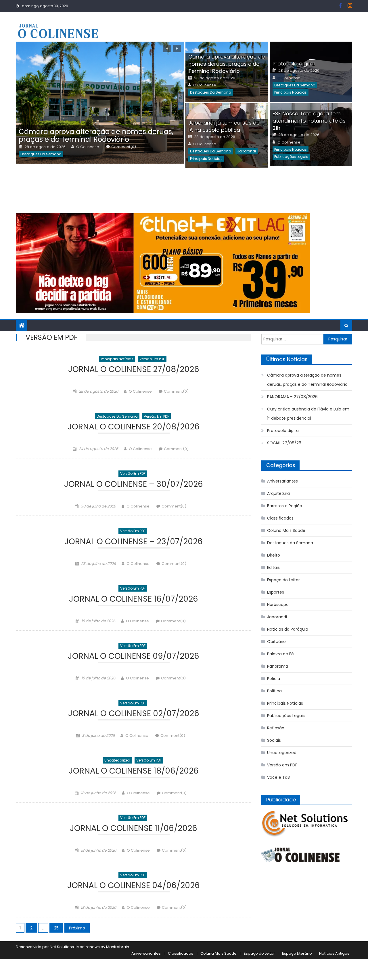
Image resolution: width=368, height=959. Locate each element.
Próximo (77, 928)
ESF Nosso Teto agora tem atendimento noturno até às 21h (309, 120)
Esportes (275, 592)
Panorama (277, 666)
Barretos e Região (284, 506)
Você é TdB (278, 777)
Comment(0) (123, 147)
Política (274, 691)
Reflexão (275, 728)
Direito (273, 555)
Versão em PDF (152, 359)
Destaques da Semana (41, 154)
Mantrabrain (117, 947)
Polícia (273, 678)
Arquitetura (278, 493)
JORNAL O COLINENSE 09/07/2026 (133, 657)
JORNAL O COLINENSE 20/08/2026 (134, 427)
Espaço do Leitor (283, 580)
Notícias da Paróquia (287, 629)
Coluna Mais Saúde (286, 530)
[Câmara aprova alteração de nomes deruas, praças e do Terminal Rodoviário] (100, 103)
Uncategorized (117, 760)
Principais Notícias (290, 92)
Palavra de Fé (280, 654)
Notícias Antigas (334, 953)
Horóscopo (278, 604)
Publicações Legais (291, 156)
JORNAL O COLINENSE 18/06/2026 (134, 771)
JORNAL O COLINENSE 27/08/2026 (133, 370)
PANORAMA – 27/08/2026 (292, 397)
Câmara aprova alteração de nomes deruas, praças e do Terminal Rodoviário (96, 135)
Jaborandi (246, 151)
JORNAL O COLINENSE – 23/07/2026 (133, 542)
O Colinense (87, 147)
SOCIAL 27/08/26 (284, 443)
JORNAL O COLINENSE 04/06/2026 (133, 886)
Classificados (280, 518)
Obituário (276, 641)
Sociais (274, 740)
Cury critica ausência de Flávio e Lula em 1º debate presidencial (308, 413)
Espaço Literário (297, 953)
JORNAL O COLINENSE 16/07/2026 (133, 600)
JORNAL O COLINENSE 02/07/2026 (133, 714)
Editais (273, 567)
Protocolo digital (294, 63)
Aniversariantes (282, 481)
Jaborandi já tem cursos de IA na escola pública (224, 126)
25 (56, 928)
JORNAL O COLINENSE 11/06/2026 (133, 829)
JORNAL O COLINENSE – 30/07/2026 (133, 485)
